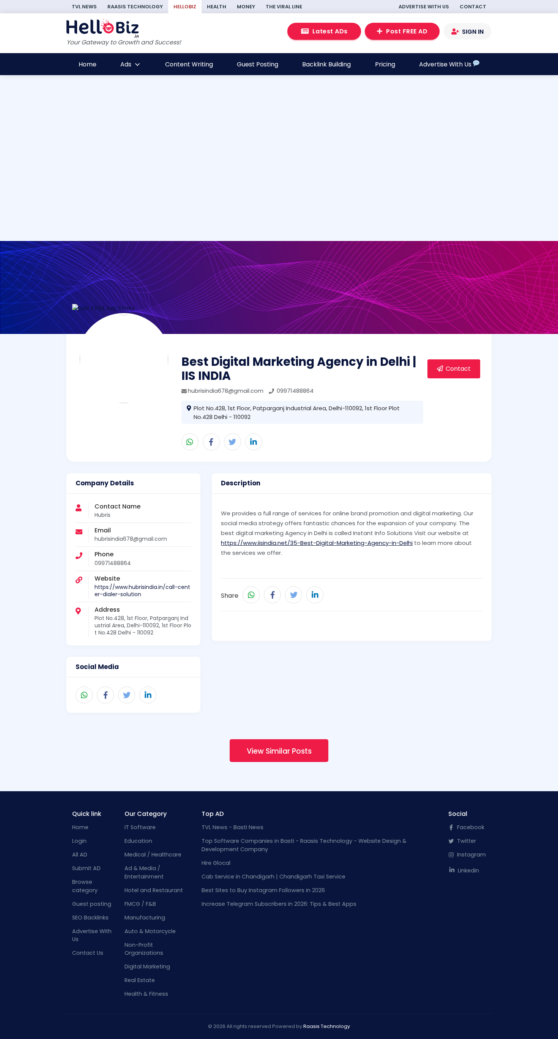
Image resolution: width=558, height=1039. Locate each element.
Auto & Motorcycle (150, 931)
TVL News (84, 6)
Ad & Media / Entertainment (144, 872)
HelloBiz (184, 6)
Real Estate (140, 980)
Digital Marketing (147, 966)
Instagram (471, 854)
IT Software (140, 827)
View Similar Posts (279, 751)
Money (246, 6)
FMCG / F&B (140, 904)
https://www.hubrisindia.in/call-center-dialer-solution (142, 590)
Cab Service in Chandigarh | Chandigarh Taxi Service (273, 876)
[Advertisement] (279, 172)
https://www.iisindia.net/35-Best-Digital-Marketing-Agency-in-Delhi (317, 543)
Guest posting (91, 904)
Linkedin (467, 870)
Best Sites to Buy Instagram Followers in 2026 (263, 890)
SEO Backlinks (90, 917)
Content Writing (189, 64)
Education (138, 841)
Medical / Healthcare (153, 854)
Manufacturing (145, 917)
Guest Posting (257, 64)
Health (216, 6)
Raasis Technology (135, 6)
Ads (126, 64)
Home (87, 64)
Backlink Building (326, 64)
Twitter (466, 841)
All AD (79, 854)
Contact (473, 6)
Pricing (385, 64)
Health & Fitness (146, 994)
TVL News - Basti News (232, 827)
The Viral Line (284, 6)
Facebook (470, 827)
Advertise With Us (424, 6)
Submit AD (86, 868)
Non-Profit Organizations (144, 949)
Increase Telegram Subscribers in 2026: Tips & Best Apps (279, 904)
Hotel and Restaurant (154, 890)
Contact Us (87, 953)
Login (79, 841)
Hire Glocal (216, 863)
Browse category (85, 886)
